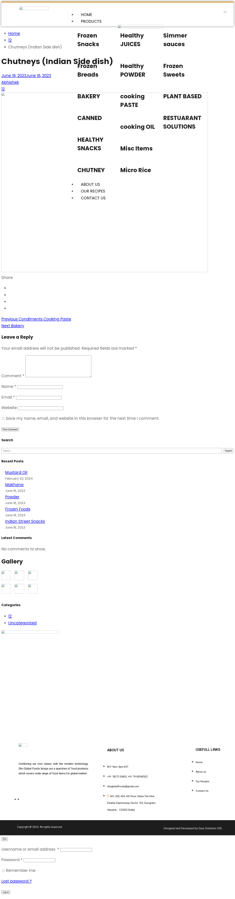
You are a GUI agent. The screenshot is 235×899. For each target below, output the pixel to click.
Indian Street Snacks (25, 521)
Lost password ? (16, 881)
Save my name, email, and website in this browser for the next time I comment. (82, 418)
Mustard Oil (16, 472)
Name (8, 386)
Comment (12, 376)
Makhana (14, 484)
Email (8, 397)
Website (9, 407)
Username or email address (30, 849)
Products (91, 21)
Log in (6, 892)
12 (3, 89)
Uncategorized (22, 623)
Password (12, 860)
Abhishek (10, 82)
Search (228, 451)
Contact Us (93, 198)
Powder (12, 497)
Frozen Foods (17, 509)
